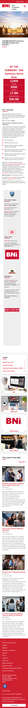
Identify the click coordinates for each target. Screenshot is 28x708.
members (12, 280)
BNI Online (14, 412)
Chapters (4, 645)
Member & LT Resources (8, 650)
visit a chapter (12, 177)
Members (4, 648)
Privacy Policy (6, 691)
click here (9, 179)
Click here (4, 173)
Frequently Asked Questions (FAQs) (13, 368)
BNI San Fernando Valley (9, 643)
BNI (14, 392)
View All (22, 462)
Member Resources (8, 362)
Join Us (4, 655)
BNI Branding (14, 431)
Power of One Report (8, 371)
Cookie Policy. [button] (10, 701)
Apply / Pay (5, 660)
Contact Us (5, 658)
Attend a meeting (8, 211)
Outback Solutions (16, 694)
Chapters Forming (8, 365)
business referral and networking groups (15, 164)
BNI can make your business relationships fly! (14, 21)
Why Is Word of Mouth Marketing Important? (12, 529)
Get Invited (14, 31)
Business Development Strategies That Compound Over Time (13, 484)
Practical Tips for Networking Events (14, 572)
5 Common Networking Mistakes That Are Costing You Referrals (12, 614)
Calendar (4, 653)
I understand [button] (14, 705)
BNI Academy (14, 450)
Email (3, 682)
